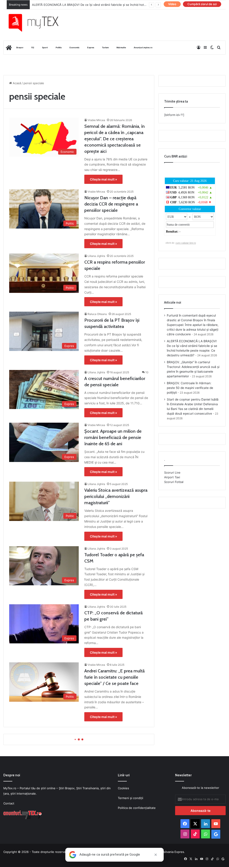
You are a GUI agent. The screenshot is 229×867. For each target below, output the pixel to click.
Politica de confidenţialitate (137, 808)
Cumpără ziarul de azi (202, 4)
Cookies (123, 788)
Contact (8, 803)
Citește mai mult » (103, 179)
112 (32, 47)
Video (172, 4)
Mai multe (121, 47)
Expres (90, 47)
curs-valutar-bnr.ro (186, 242)
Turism (105, 47)
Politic (59, 47)
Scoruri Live (172, 472)
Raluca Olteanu (97, 314)
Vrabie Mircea (96, 120)
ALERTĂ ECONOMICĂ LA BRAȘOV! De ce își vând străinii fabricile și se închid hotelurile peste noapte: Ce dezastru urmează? (118, 4)
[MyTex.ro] (37, 23)
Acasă (16, 83)
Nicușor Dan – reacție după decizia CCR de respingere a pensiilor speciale (111, 204)
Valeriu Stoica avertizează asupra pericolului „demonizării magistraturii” (115, 496)
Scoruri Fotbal (173, 482)
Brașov (19, 47)
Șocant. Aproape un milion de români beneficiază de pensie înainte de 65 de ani (113, 437)
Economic (74, 47)
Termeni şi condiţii (130, 798)
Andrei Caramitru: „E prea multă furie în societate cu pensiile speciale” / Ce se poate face (114, 677)
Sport (45, 47)
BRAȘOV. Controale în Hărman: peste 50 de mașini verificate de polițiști (190, 387)
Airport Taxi (172, 477)
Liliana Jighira (96, 256)
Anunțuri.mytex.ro (143, 47)
